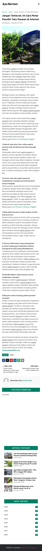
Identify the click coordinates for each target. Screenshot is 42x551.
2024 (20, 515)
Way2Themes (26, 547)
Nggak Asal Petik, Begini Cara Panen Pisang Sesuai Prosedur (25, 463)
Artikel (10, 12)
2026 (20, 507)
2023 (20, 519)
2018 (20, 527)
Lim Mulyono (6, 23)
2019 (20, 523)
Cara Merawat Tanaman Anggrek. (24, 207)
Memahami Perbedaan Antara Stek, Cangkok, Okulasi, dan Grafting (25, 479)
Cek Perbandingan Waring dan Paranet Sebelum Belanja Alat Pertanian (25, 454)
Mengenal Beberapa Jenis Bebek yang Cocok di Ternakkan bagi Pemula (24, 487)
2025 (20, 511)
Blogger (33, 547)
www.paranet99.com (11, 350)
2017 (20, 531)
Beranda (4, 12)
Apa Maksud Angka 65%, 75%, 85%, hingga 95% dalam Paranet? (25, 471)
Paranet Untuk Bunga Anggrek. (23, 139)
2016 (20, 535)
